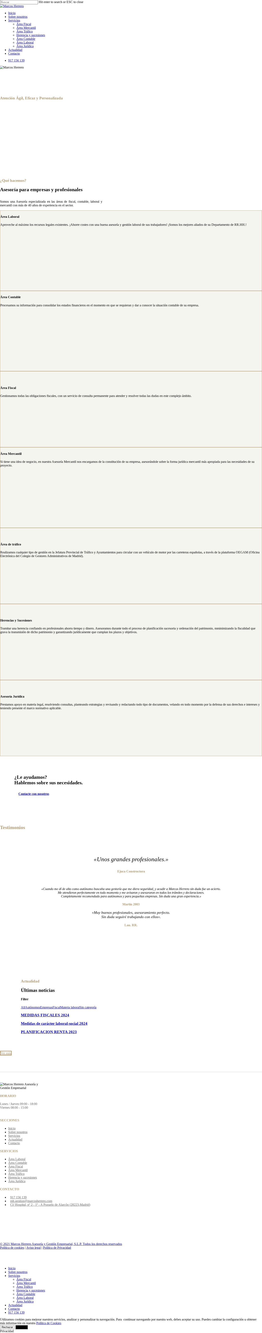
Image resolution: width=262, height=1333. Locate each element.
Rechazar (7, 1327)
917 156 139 (18, 1197)
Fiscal (56, 1007)
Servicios (14, 1135)
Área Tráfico (16, 1174)
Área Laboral (16, 1159)
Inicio (12, 1128)
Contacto (14, 1143)
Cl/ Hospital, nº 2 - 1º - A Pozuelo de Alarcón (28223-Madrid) (50, 1204)
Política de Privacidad (57, 1247)
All (23, 1007)
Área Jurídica (16, 1181)
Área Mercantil (18, 1170)
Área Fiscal (15, 1166)
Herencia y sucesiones (22, 1177)
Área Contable (17, 1162)
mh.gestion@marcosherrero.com (31, 1201)
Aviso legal (33, 1247)
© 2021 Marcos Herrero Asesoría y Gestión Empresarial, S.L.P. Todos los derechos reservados (61, 1244)
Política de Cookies (48, 1323)
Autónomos (32, 1007)
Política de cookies (12, 1247)
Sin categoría (88, 1007)
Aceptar (21, 1327)
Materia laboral (70, 1007)
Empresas (46, 1007)
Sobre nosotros (17, 1132)
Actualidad (15, 1139)
